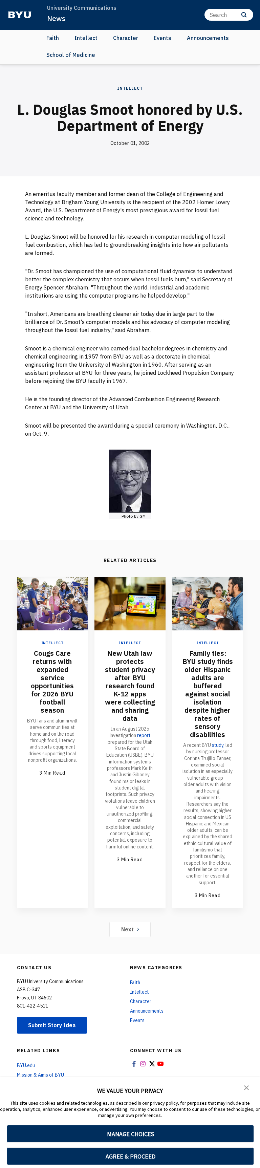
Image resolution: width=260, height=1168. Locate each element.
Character (125, 38)
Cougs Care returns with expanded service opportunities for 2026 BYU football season (52, 682)
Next (127, 929)
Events (162, 38)
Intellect (86, 38)
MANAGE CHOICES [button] (130, 1134)
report (143, 735)
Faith (52, 38)
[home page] (19, 15)
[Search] (244, 15)
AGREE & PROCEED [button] (130, 1156)
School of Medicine (70, 54)
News (56, 18)
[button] (246, 1087)
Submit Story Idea (52, 1025)
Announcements (208, 38)
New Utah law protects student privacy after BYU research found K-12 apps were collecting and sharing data (130, 686)
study (217, 745)
